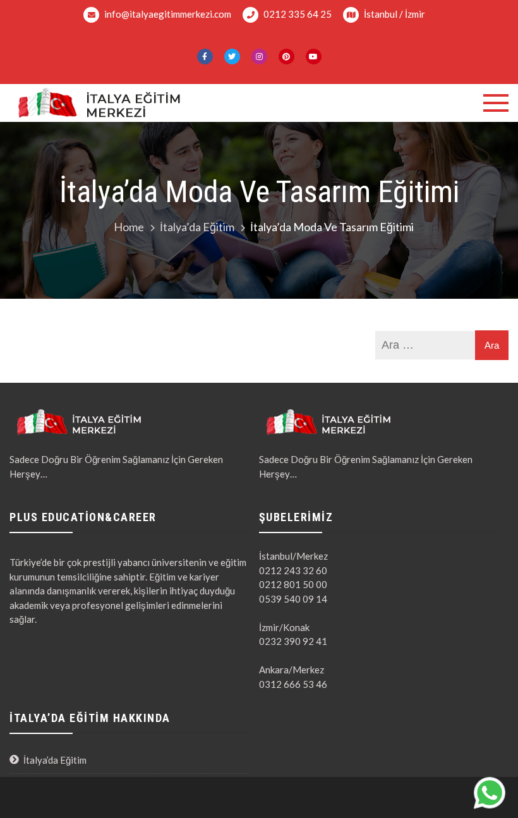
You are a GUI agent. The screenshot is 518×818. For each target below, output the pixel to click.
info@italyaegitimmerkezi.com (166, 14)
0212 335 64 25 (297, 14)
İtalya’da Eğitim (55, 760)
